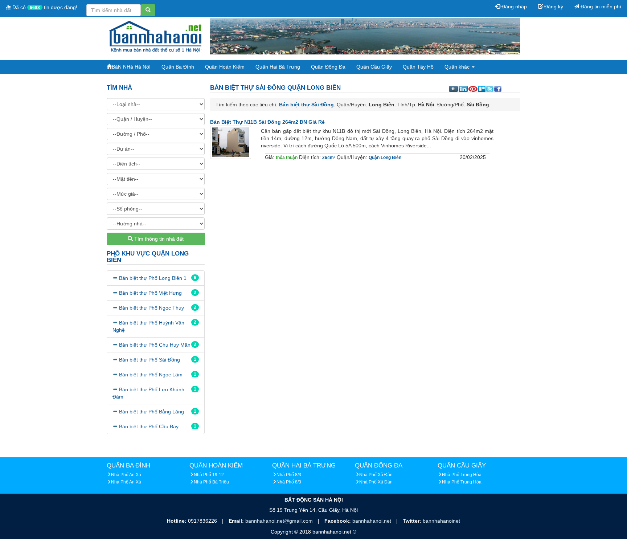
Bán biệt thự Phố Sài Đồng (149, 360)
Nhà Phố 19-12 (209, 474)
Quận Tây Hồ (418, 67)
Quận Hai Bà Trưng (277, 67)
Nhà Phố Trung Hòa (461, 474)
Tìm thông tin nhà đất (158, 239)
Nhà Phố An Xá (126, 474)
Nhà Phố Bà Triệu (211, 482)
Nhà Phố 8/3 (288, 474)
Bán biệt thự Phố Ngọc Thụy (151, 308)
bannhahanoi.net (372, 521)
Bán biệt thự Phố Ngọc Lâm (151, 374)
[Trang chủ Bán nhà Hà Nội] (156, 36)
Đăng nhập (513, 6)
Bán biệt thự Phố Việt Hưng (150, 293)
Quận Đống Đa (328, 67)
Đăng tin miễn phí (600, 6)
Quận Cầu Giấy (374, 67)
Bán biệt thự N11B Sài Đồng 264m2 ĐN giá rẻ (267, 122)
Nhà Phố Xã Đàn (376, 474)
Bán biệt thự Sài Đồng (306, 104)
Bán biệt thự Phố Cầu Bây (149, 426)
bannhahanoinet (441, 521)
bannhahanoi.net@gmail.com (279, 521)
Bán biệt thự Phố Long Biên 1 (153, 278)
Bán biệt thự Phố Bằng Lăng (151, 412)
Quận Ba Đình (177, 67)
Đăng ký (553, 6)
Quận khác (457, 67)
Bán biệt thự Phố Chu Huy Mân (154, 345)
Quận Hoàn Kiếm (225, 67)
